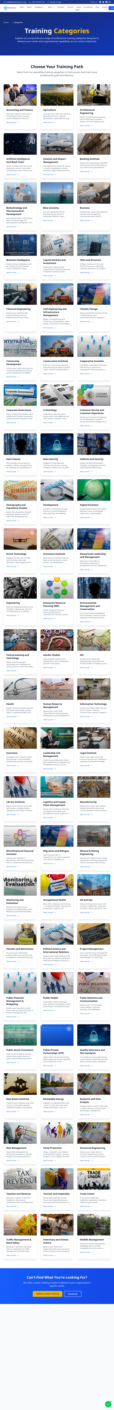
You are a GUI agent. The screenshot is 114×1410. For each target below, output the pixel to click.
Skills (50, 7)
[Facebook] (100, 2)
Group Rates (78, 8)
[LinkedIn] (106, 2)
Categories (39, 7)
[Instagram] (109, 2)
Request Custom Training (47, 1293)
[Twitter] (103, 2)
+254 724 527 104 (38, 2)
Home (22, 7)
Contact (105, 7)
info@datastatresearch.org (16, 2)
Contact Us (73, 1294)
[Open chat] (108, 1404)
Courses (70, 7)
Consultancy (87, 7)
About (29, 7)
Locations (60, 7)
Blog (97, 7)
